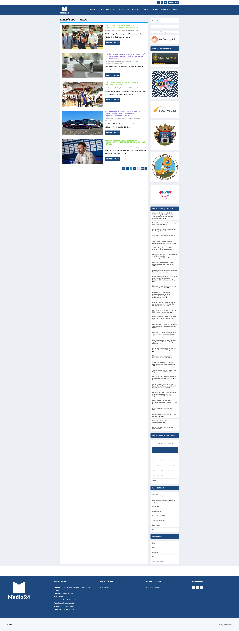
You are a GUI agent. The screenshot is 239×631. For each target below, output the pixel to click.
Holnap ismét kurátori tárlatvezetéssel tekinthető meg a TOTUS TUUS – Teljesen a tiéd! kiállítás (164, 394)
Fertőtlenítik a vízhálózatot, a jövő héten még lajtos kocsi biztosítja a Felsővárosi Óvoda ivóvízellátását (125, 56)
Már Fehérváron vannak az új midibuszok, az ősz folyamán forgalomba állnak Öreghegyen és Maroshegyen (124, 113)
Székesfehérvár (130, 30)
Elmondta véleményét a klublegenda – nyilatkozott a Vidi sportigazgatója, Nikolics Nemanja (125, 142)
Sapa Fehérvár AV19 (158, 516)
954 (142, 168)
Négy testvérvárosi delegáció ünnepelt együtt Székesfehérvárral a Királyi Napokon (164, 341)
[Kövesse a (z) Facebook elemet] (193, 587)
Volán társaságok (157, 561)
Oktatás (128, 61)
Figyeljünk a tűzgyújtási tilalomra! (162, 408)
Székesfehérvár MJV (158, 520)
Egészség (110, 10)
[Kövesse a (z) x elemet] (201, 587)
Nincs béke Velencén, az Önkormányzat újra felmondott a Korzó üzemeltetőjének (164, 256)
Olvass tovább (112, 43)
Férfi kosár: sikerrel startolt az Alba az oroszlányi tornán (123, 84)
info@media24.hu (68, 609)
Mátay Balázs (110, 30)
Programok (165, 10)
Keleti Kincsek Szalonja (159, 500)
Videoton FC (156, 506)
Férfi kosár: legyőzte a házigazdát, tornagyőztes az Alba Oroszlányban (121, 27)
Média (155, 10)
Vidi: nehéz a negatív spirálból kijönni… (164, 235)
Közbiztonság (133, 10)
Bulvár (101, 10)
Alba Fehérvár (156, 511)
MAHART (155, 552)
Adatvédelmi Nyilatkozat (154, 587)
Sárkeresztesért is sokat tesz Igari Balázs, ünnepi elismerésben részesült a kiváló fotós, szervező (164, 386)
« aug (154, 480)
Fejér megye (156, 525)
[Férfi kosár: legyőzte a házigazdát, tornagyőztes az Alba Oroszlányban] (82, 37)
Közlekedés (129, 118)
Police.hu (155, 529)
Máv (153, 557)
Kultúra (147, 10)
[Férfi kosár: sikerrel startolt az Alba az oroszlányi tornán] (82, 94)
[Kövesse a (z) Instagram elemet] (197, 587)
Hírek (121, 10)
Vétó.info (155, 494)
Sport (175, 10)
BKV (153, 543)
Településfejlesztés (110, 63)
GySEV (154, 547)
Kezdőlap (91, 10)
